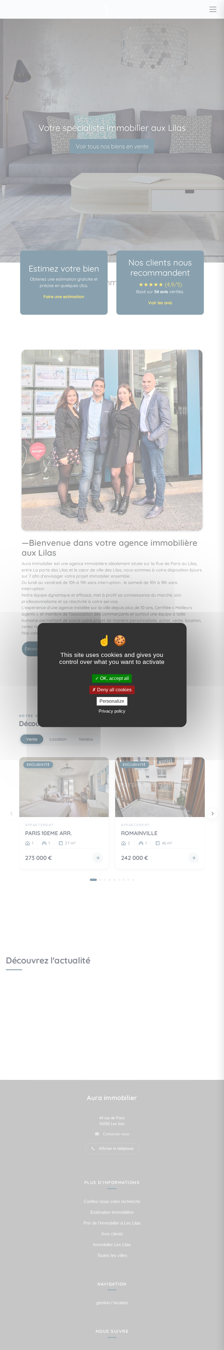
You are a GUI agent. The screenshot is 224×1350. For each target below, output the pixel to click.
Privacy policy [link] (112, 711)
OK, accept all (114, 678)
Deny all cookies (114, 689)
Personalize (111, 701)
